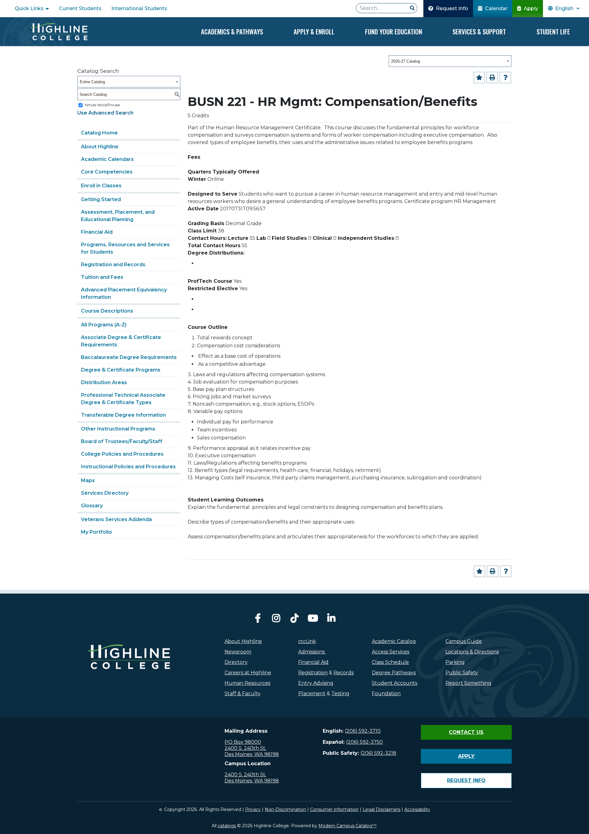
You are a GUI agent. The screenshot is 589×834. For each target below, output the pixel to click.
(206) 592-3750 (364, 742)
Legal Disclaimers (381, 809)
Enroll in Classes (101, 186)
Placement (311, 693)
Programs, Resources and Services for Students (125, 248)
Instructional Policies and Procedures (128, 467)
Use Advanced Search (105, 113)
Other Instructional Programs (118, 429)
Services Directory (105, 493)
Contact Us (466, 732)
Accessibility (417, 809)
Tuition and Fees (102, 277)
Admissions (312, 652)
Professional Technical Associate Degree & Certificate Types (123, 398)
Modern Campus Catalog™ (347, 825)
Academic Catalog (394, 641)
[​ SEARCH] (412, 8)
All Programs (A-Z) (103, 325)
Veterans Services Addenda (116, 519)
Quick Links (30, 8)
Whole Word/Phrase (102, 105)
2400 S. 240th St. (245, 748)
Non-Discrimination (285, 809)
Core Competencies (107, 172)
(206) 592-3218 (378, 753)
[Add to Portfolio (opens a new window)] (479, 77)
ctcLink (307, 641)
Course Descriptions (107, 311)
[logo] (129, 670)
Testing (340, 693)
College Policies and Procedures (122, 454)
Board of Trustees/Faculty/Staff (121, 441)
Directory (236, 662)
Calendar (495, 8)
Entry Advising (315, 683)
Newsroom (238, 652)
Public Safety (461, 673)
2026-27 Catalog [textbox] (405, 61)
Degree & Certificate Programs (120, 370)
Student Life (553, 31)
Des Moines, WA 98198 (252, 754)
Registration (313, 673)
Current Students (80, 8)
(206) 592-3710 (363, 731)
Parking (455, 662)
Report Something (468, 683)
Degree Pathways (394, 673)
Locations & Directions (472, 652)
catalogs (227, 825)
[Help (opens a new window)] (505, 77)
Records (343, 673)
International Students (139, 8)
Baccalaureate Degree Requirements (129, 357)
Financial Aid (97, 232)
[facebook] (258, 620)
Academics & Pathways (232, 31)
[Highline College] (58, 31)
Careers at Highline (248, 673)
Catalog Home (99, 133)
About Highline (99, 147)
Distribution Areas (104, 382)
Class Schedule (390, 662)
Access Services (390, 652)
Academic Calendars (107, 159)
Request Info (451, 8)
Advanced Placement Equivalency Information (124, 293)
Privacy (253, 809)
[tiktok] (294, 620)
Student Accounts (394, 683)
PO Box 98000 (243, 742)
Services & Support (479, 31)
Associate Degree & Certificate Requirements (121, 341)
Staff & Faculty (242, 693)
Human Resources (247, 683)
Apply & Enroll (314, 31)
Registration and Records (113, 264)
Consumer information (334, 809)
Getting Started (101, 199)
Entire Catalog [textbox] (92, 82)
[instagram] (276, 620)
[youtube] (313, 620)
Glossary (92, 506)
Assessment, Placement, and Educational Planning (118, 215)
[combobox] (450, 61)
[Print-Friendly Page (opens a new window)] (492, 77)
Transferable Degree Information (123, 415)
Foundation (386, 693)
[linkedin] (331, 620)
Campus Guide (463, 641)
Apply (530, 8)
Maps (88, 480)
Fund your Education (393, 31)
